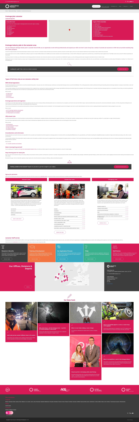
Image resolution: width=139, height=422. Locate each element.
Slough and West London (84, 401)
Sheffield (78, 401)
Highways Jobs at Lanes (59, 218)
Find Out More (7, 259)
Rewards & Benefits (101, 206)
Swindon (108, 401)
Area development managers (12, 125)
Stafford (99, 401)
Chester (9, 405)
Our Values (13, 210)
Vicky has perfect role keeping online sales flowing (83, 372)
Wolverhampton (122, 401)
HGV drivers (9, 94)
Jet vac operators (10, 97)
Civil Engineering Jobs (59, 224)
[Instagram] (132, 1)
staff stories (15, 242)
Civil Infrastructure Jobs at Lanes (61, 220)
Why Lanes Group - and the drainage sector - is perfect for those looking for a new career (52, 328)
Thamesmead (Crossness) (115, 401)
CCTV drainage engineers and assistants (15, 110)
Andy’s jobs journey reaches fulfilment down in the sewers (21, 335)
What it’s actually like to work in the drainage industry (116, 359)
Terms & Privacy (130, 419)
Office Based (57, 214)
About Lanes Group (105, 6)
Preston (63, 401)
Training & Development (102, 208)
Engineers (56, 210)
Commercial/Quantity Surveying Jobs (62, 226)
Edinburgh (11, 409)
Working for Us (114, 6)
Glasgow (14, 409)
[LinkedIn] (129, 1)
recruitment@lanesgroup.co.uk (13, 1)
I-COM (27, 419)
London (34, 401)
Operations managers (11, 129)
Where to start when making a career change (82, 328)
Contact (131, 6)
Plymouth (60, 401)
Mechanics (9, 96)
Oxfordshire (56, 401)
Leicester (28, 401)
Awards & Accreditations (16, 212)
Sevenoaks (75, 401)
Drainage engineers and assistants (14, 111)
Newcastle (52, 401)
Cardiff (6, 405)
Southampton (92, 401)
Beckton (6, 401)
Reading (66, 401)
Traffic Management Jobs (59, 222)
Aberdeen (7, 409)
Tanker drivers (10, 93)
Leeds (32, 401)
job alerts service (44, 176)
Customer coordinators (11, 128)
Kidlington (23, 401)
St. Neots (96, 401)
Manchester (38, 401)
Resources (125, 6)
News (120, 6)
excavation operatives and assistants (14, 143)
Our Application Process (102, 210)
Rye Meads (70, 401)
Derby (20, 401)
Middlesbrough (47, 401)
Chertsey (17, 401)
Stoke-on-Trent (104, 401)
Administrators (10, 124)
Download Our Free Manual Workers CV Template (108, 214)
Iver (26, 401)
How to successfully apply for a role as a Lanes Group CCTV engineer (116, 325)
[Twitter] (125, 1)
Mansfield (42, 401)
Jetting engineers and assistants (13, 112)
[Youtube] (131, 1)
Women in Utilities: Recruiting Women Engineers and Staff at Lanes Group (109, 216)
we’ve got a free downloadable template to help (27, 149)
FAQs (98, 212)
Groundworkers (57, 212)
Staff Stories (100, 218)
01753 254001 (110, 283)
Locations (13, 214)
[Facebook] (127, 1)
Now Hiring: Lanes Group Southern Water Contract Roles (66, 228)
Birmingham (11, 401)
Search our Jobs (96, 6)
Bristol (14, 401)
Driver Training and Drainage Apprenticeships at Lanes (66, 216)
